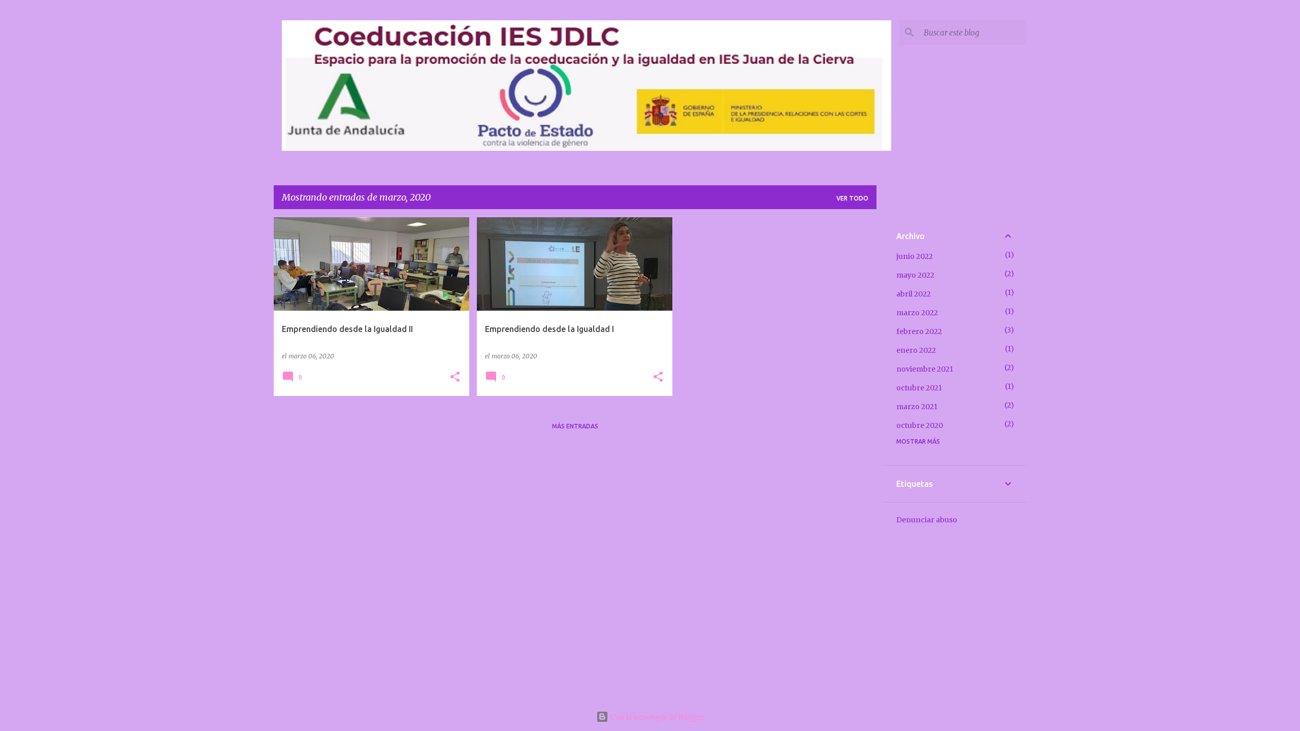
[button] (455, 377)
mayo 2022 (915, 275)
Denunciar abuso (926, 519)
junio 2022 (914, 256)
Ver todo (852, 198)
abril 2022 (913, 293)
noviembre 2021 (924, 369)
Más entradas (575, 426)
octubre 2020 (919, 425)
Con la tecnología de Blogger (656, 716)
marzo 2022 (917, 312)
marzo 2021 (916, 406)
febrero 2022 (919, 331)
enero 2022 (916, 350)
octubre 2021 (919, 387)
